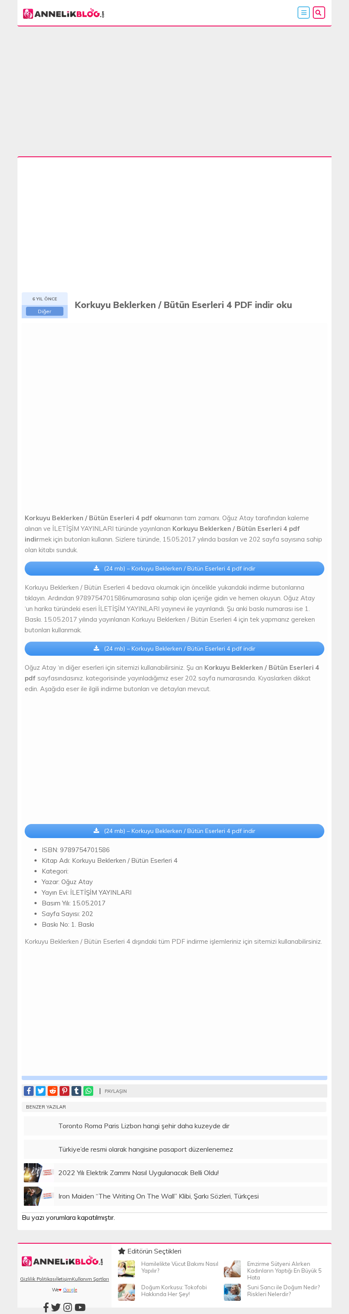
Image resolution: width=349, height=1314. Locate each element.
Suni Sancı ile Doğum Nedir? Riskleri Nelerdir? (283, 1290)
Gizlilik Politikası (38, 1279)
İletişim (64, 1279)
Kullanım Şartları (90, 1279)
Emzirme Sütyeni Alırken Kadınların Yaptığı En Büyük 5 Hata (284, 1270)
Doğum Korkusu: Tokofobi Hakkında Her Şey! (174, 1290)
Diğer (44, 311)
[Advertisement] (174, 93)
